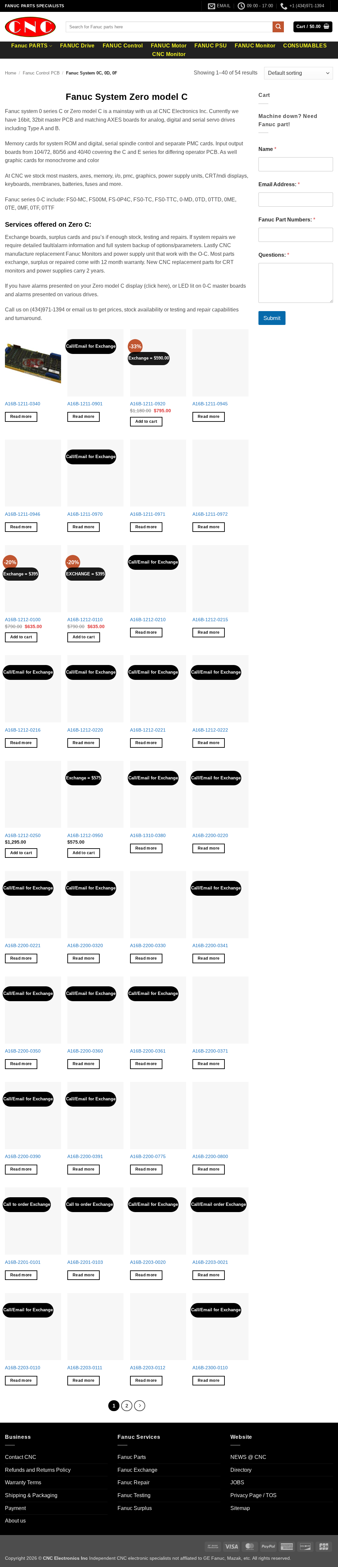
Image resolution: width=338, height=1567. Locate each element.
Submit (272, 318)
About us (15, 1520)
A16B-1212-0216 (23, 730)
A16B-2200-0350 (23, 1051)
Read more (21, 417)
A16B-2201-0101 (23, 1262)
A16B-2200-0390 (23, 1156)
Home (10, 73)
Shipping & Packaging (31, 1495)
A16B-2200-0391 (85, 1156)
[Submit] (278, 27)
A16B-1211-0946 (22, 514)
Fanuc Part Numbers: (286, 219)
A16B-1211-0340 (22, 403)
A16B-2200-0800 (210, 1156)
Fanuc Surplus (135, 1508)
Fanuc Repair (134, 1483)
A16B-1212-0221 (148, 730)
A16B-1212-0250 (23, 835)
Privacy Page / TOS (253, 1495)
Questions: (273, 255)
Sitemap (240, 1508)
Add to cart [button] (146, 421)
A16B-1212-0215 (210, 619)
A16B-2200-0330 (148, 945)
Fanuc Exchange (137, 1470)
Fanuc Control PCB (41, 73)
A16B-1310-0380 (148, 835)
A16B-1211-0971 (147, 514)
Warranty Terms (23, 1483)
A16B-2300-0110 (210, 1367)
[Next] (139, 1405)
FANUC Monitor (255, 45)
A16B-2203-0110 (22, 1367)
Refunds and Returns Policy (38, 1470)
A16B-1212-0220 (85, 730)
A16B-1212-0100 (23, 619)
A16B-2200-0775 (148, 1156)
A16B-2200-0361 (148, 1051)
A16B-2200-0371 (210, 1051)
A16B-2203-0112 (147, 1367)
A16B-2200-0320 (85, 945)
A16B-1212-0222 (210, 730)
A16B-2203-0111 (84, 1367)
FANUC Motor (169, 45)
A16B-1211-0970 (85, 514)
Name (267, 149)
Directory (241, 1470)
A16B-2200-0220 (210, 835)
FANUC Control (123, 45)
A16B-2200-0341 (210, 945)
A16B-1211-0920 (147, 403)
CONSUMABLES (305, 45)
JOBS (237, 1483)
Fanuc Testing (134, 1495)
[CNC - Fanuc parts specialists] (30, 26)
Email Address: (279, 184)
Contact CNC (20, 1457)
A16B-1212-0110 (85, 619)
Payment (15, 1508)
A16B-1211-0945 (210, 403)
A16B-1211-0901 (85, 403)
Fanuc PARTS (29, 45)
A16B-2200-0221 (23, 945)
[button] (312, 26)
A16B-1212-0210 (148, 619)
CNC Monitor (169, 54)
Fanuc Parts (132, 1457)
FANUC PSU (210, 45)
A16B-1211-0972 (210, 514)
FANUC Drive (77, 45)
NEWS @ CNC (248, 1457)
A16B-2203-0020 (148, 1262)
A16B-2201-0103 (85, 1262)
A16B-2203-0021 (210, 1262)
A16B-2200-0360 (85, 1051)
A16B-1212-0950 (85, 835)
